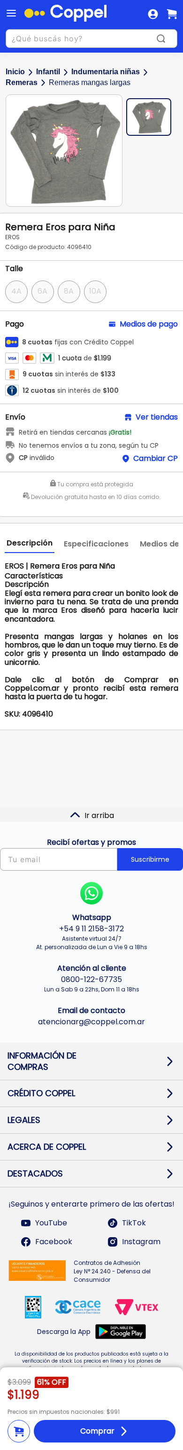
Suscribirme (150, 859)
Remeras (22, 82)
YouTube (51, 1222)
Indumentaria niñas (105, 72)
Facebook (53, 1241)
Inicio (15, 72)
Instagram (141, 1241)
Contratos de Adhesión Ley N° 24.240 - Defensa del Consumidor (112, 1271)
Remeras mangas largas (89, 82)
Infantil (48, 72)
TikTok (134, 1222)
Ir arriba (99, 815)
